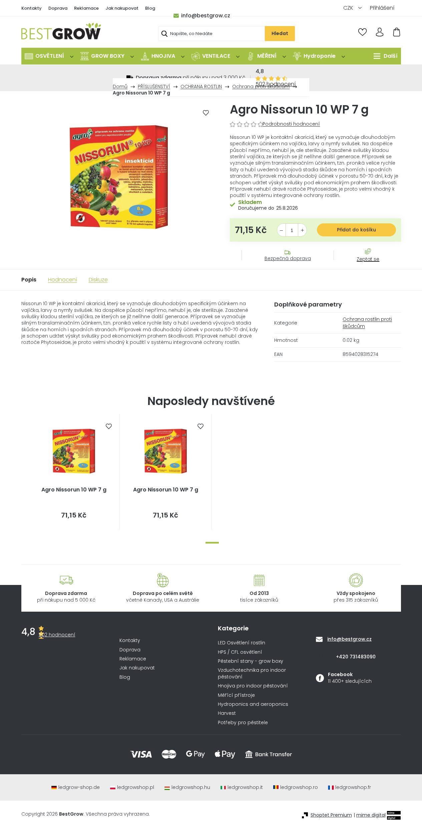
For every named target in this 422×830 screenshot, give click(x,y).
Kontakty (31, 8)
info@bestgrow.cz (205, 15)
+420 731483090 (356, 656)
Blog (150, 8)
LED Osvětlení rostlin (241, 643)
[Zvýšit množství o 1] (302, 230)
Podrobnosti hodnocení (291, 124)
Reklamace (86, 8)
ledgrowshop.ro (299, 787)
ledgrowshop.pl (135, 787)
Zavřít (364, 265)
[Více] (384, 56)
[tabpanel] (74, 472)
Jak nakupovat (121, 8)
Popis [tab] (28, 279)
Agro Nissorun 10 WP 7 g (73, 489)
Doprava (57, 8)
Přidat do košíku (356, 229)
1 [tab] (212, 543)
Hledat (280, 33)
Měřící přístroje (236, 695)
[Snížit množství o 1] (281, 230)
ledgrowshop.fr (353, 787)
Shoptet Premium (331, 815)
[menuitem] (49, 56)
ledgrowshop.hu (190, 787)
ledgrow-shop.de (79, 787)
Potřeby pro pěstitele (243, 722)
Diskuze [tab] (98, 279)
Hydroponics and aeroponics (253, 704)
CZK (349, 8)
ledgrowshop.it (245, 787)
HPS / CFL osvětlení (240, 652)
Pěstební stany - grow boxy (250, 661)
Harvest (227, 713)
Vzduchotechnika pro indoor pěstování (252, 673)
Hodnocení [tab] (62, 279)
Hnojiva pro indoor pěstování (253, 686)
